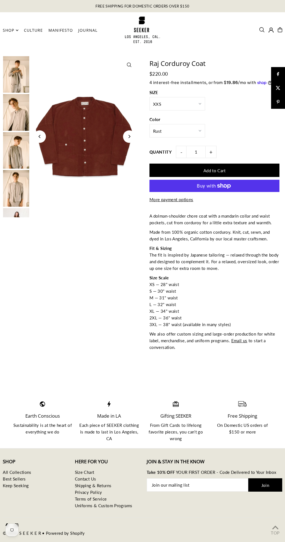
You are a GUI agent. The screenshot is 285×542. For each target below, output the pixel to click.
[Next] (129, 136)
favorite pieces (163, 431)
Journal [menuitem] (87, 30)
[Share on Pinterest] (278, 102)
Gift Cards (170, 425)
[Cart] (280, 29)
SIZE (153, 92)
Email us (239, 340)
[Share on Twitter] (278, 88)
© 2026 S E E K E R (22, 533)
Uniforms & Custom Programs (103, 505)
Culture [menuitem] (33, 30)
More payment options (171, 199)
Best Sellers (14, 478)
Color (155, 119)
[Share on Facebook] (278, 74)
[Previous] (39, 136)
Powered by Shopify (65, 533)
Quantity (160, 151)
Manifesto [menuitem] (60, 30)
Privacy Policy (88, 492)
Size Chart (84, 472)
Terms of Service (91, 498)
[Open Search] (261, 29)
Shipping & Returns (93, 485)
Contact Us (85, 478)
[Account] (271, 30)
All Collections (17, 472)
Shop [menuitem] (8, 30)
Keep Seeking (16, 485)
